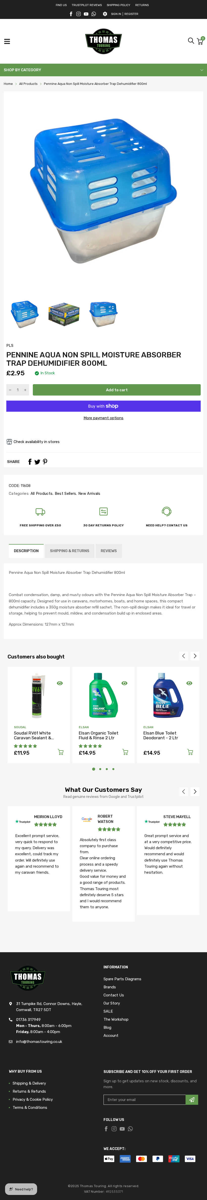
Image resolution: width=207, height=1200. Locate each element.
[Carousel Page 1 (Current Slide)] (93, 769)
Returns (142, 5)
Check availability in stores (37, 441)
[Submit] (192, 1100)
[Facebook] (71, 14)
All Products (41, 493)
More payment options (103, 418)
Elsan (84, 727)
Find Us (61, 5)
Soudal (20, 727)
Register (131, 14)
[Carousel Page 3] (106, 769)
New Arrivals (88, 493)
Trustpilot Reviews (87, 5)
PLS (9, 345)
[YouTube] (86, 14)
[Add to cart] (61, 753)
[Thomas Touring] (103, 41)
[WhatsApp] (93, 14)
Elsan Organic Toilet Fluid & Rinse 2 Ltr (98, 735)
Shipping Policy (118, 5)
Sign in (116, 14)
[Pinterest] (45, 462)
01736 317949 (28, 1019)
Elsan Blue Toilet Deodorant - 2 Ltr (160, 735)
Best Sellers (65, 493)
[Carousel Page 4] (113, 769)
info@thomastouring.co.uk (39, 1041)
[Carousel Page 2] (100, 769)
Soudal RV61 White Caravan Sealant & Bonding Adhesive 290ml (38, 737)
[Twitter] (78, 14)
